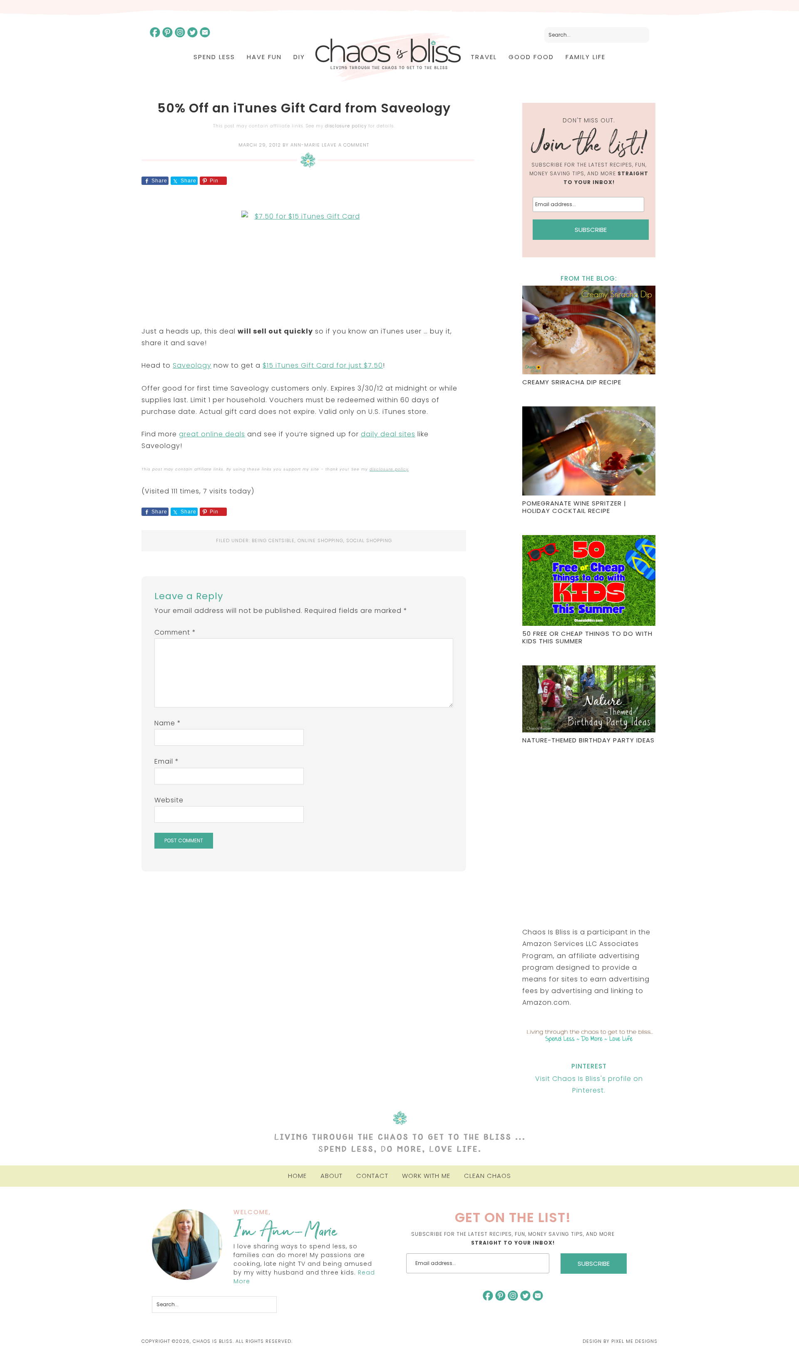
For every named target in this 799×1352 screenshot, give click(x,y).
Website (169, 800)
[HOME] (388, 57)
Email (166, 761)
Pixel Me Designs (634, 1341)
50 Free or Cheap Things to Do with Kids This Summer (587, 637)
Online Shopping (320, 540)
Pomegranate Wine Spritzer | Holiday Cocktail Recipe (574, 507)
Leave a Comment (345, 145)
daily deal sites (388, 434)
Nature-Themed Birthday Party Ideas (588, 740)
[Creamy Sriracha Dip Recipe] (588, 331)
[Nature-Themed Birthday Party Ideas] (588, 700)
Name (167, 723)
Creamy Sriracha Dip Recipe (571, 382)
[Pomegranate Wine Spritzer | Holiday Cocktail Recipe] (588, 452)
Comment (175, 632)
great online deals (212, 434)
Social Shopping (369, 540)
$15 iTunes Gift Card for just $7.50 (323, 365)
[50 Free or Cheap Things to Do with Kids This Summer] (588, 581)
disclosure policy (346, 126)
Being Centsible (273, 540)
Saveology (192, 365)
